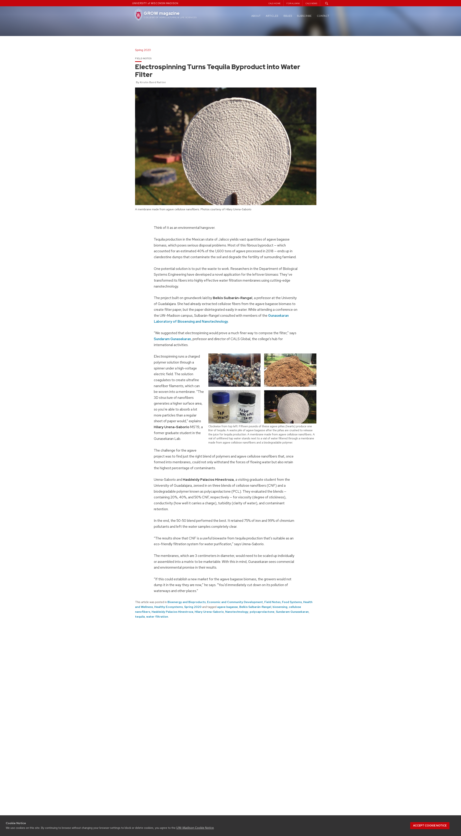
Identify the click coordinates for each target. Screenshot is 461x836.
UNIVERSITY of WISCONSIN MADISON (155, 3)
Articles (272, 15)
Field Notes (272, 602)
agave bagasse (227, 607)
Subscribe (304, 15)
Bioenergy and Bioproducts (186, 602)
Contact (323, 15)
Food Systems (292, 602)
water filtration (157, 616)
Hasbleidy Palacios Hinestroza (172, 612)
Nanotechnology (236, 612)
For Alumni (293, 3)
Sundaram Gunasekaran (172, 339)
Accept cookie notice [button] (430, 825)
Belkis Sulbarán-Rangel (255, 607)
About (256, 15)
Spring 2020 (193, 607)
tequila (140, 616)
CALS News (311, 3)
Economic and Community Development (235, 602)
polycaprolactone (262, 612)
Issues (287, 15)
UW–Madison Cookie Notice (195, 828)
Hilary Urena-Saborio (209, 612)
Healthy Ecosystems (168, 607)
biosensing (280, 607)
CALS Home (274, 3)
